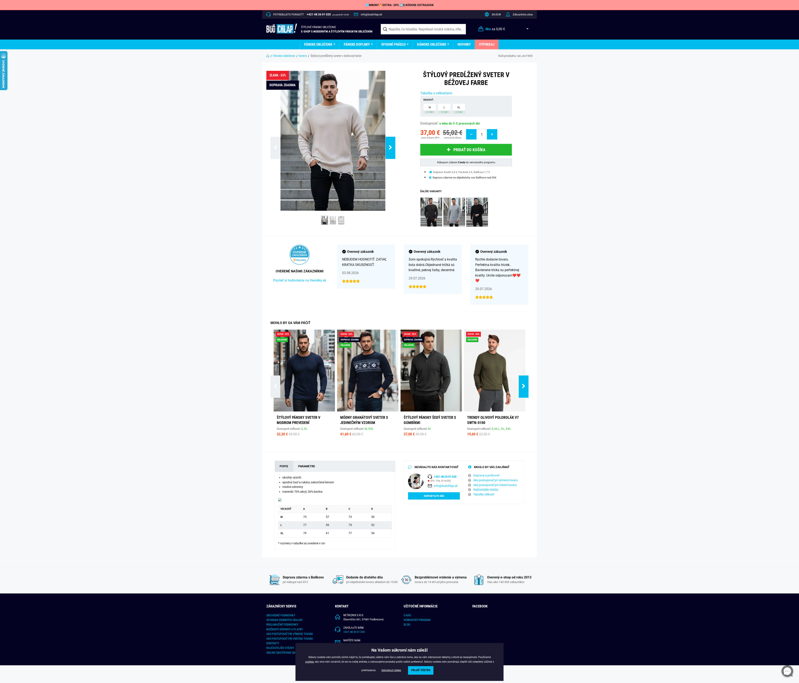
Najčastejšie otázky (485, 489)
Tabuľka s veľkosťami (436, 93)
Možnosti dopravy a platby (284, 629)
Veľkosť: (428, 100)
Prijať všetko (420, 670)
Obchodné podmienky (280, 615)
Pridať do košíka (469, 149)
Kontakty (272, 643)
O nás (407, 615)
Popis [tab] (284, 466)
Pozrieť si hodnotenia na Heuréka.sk (299, 280)
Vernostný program (417, 620)
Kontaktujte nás (434, 496)
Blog (407, 624)
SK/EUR (496, 14)
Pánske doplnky (357, 44)
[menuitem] (320, 44)
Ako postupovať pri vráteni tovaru (289, 638)
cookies (309, 661)
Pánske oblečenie (318, 44)
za (495, 29)
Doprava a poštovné (486, 475)
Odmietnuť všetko (391, 670)
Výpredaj (486, 44)
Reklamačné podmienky (282, 624)
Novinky (464, 44)
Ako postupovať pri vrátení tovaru (495, 485)
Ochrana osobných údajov (284, 620)
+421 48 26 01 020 (354, 631)
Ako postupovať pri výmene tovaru (495, 480)
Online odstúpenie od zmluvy (286, 652)
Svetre (303, 55)
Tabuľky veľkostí (483, 494)
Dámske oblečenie (431, 44)
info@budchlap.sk (371, 14)
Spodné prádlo (393, 44)
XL (459, 109)
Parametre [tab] (306, 466)
